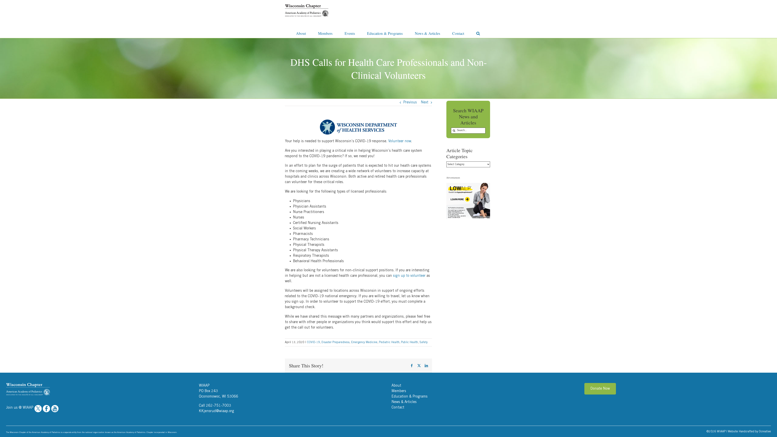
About (396, 385)
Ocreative (765, 431)
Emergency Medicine (364, 342)
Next (424, 102)
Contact (398, 407)
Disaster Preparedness (335, 342)
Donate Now (600, 388)
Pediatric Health (389, 342)
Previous (410, 102)
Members (399, 391)
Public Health (409, 342)
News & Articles (404, 402)
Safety (423, 342)
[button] (478, 33)
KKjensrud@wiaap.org (216, 411)
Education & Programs (410, 396)
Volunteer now (399, 141)
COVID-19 (313, 342)
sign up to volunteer (409, 276)
